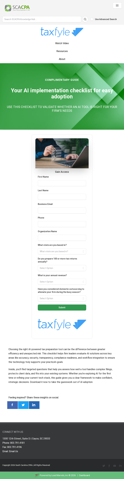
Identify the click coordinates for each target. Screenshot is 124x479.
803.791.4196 (14, 447)
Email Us (13, 451)
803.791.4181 (17, 442)
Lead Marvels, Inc (60, 475)
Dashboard (84, 475)
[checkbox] (91, 19)
